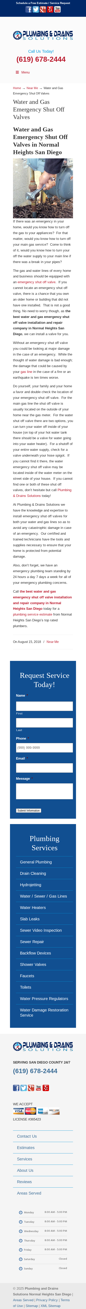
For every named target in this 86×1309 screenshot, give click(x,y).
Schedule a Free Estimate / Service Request (43, 3)
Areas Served (23, 1300)
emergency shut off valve (36, 282)
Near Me (53, 642)
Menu (25, 72)
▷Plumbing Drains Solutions (43, 33)
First (19, 713)
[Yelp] (50, 11)
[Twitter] (36, 11)
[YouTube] (57, 11)
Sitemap (32, 1306)
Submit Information (29, 810)
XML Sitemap (50, 1306)
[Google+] (43, 11)
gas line (26, 372)
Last (19, 730)
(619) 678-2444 (41, 59)
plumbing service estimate (32, 614)
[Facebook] (28, 11)
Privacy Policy (47, 1300)
